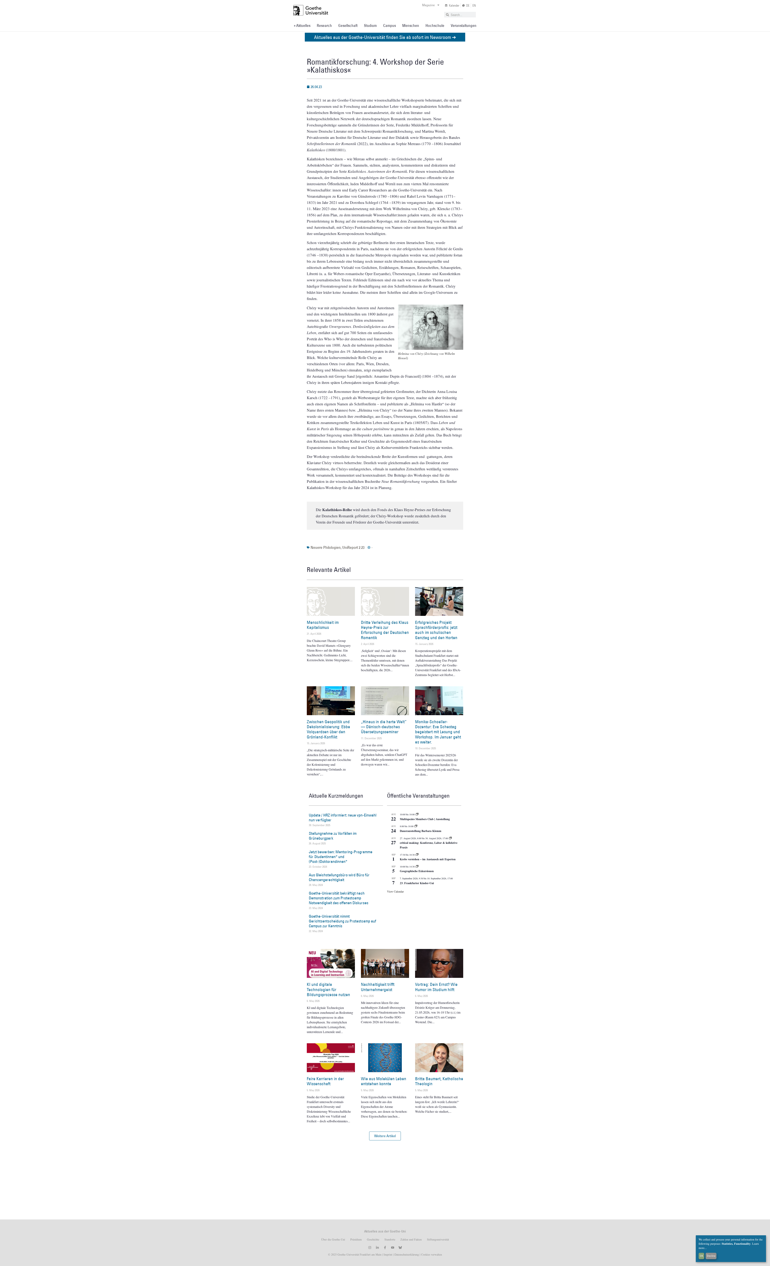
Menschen (410, 25)
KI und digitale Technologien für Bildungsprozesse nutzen (328, 989)
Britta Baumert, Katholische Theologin (439, 1081)
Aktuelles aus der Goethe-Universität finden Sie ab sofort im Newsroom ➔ (385, 37)
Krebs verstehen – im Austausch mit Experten (428, 859)
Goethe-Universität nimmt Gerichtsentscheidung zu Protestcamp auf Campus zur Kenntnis (342, 921)
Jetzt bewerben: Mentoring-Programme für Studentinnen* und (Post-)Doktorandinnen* (340, 856)
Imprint (387, 1254)
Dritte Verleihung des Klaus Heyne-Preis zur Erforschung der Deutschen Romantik (385, 630)
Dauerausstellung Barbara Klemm (420, 831)
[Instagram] (369, 1247)
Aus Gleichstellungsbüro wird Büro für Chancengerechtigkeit (339, 877)
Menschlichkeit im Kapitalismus (323, 625)
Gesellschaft (348, 25)
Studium (370, 25)
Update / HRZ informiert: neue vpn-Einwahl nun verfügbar (342, 817)
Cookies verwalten (431, 1254)
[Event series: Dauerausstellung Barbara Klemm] (415, 826)
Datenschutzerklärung (406, 1254)
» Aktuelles (302, 25)
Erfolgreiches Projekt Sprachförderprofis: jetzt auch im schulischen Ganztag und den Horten (436, 630)
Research (324, 25)
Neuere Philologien (326, 547)
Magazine (428, 5)
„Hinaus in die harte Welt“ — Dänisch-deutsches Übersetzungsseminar (383, 726)
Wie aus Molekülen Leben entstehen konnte (383, 1081)
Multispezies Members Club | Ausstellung (425, 819)
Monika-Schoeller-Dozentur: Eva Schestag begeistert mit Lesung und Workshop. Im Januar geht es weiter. (438, 732)
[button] (385, 1136)
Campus (389, 25)
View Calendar (395, 891)
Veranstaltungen (463, 25)
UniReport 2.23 (353, 547)
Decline (711, 1256)
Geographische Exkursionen (417, 871)
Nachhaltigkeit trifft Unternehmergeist (377, 987)
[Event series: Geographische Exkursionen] (417, 866)
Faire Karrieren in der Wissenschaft (325, 1081)
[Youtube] (392, 1247)
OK (701, 1256)
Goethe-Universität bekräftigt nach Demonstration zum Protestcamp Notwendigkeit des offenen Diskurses (338, 898)
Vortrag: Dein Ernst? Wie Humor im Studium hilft (436, 987)
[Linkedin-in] (377, 1247)
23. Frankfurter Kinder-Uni (417, 883)
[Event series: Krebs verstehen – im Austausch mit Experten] (417, 854)
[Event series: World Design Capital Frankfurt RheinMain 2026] (450, 838)
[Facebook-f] (385, 1247)
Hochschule (435, 25)
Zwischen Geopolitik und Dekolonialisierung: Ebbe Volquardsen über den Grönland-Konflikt (328, 729)
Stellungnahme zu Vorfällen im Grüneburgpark (333, 836)
